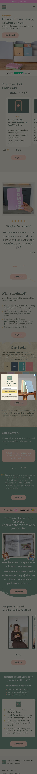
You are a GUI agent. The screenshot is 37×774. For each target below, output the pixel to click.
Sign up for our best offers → (10, 391)
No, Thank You (9, 394)
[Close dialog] (35, 375)
